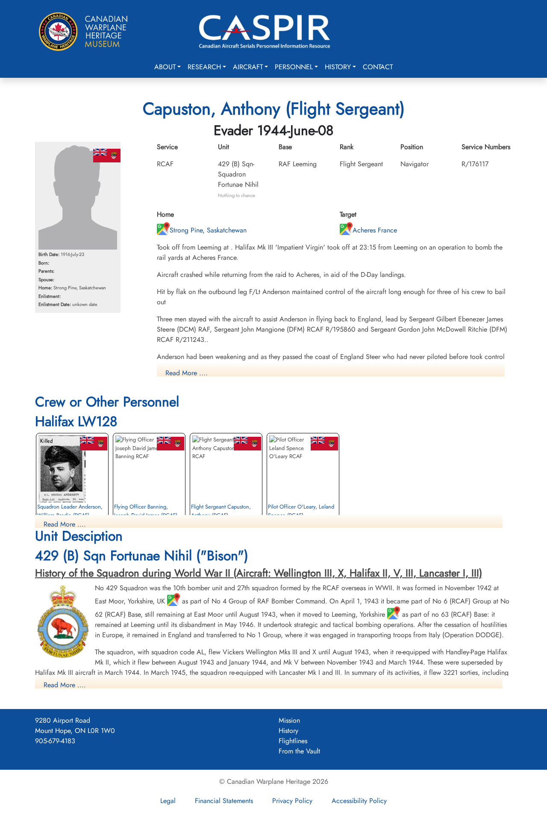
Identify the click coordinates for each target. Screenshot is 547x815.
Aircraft (248, 67)
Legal (168, 801)
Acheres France (375, 230)
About (165, 67)
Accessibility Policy (359, 801)
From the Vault (299, 751)
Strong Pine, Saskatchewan (208, 230)
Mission (289, 720)
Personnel (294, 67)
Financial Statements (224, 801)
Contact (378, 67)
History (338, 67)
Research (204, 67)
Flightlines (293, 741)
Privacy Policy (292, 801)
